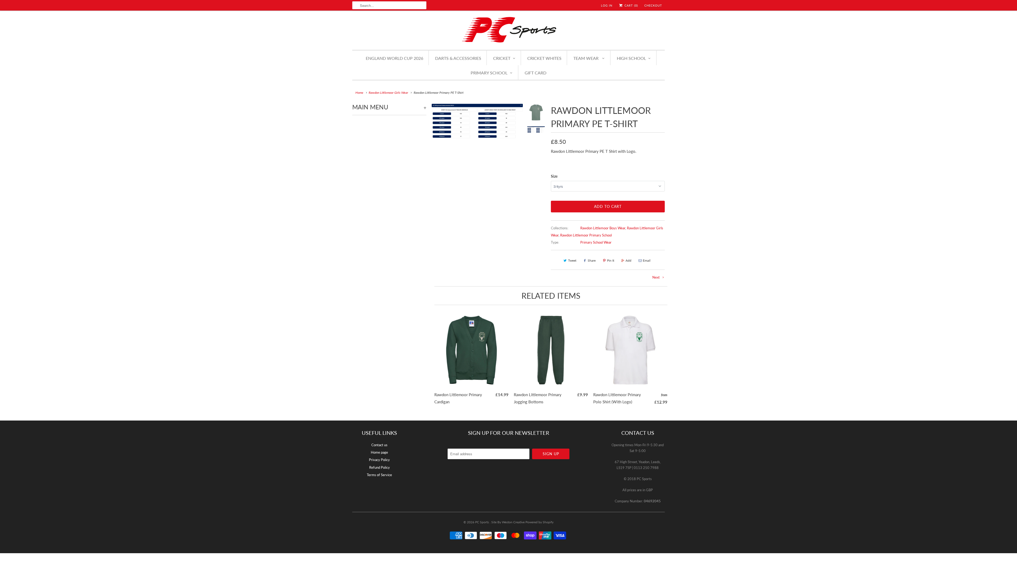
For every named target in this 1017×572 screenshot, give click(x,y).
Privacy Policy (379, 460)
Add (628, 260)
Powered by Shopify (539, 522)
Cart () (630, 5)
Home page (379, 452)
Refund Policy (379, 467)
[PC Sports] (508, 29)
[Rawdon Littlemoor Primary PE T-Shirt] (477, 149)
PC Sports (482, 522)
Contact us (379, 445)
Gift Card (535, 72)
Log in (606, 5)
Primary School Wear (596, 242)
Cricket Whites (544, 58)
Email (646, 260)
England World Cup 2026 (394, 58)
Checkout (653, 5)
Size (554, 176)
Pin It (610, 260)
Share (592, 260)
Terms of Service (379, 475)
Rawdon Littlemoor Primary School (586, 235)
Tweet (572, 260)
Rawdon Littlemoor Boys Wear (602, 228)
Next (656, 277)
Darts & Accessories (458, 58)
